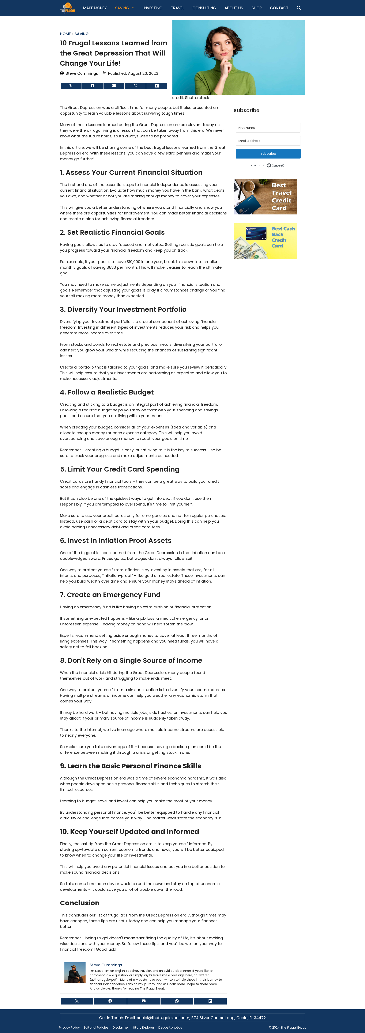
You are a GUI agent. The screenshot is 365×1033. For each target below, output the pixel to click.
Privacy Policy (69, 1027)
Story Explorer (143, 1027)
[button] (299, 8)
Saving (122, 8)
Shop (256, 8)
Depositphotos (170, 1027)
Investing (152, 8)
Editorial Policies (96, 1027)
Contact (279, 8)
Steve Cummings (82, 73)
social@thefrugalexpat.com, (164, 1017)
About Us (234, 8)
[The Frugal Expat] (67, 8)
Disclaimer (121, 1027)
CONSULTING (204, 8)
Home (65, 33)
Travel (177, 8)
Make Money (95, 8)
